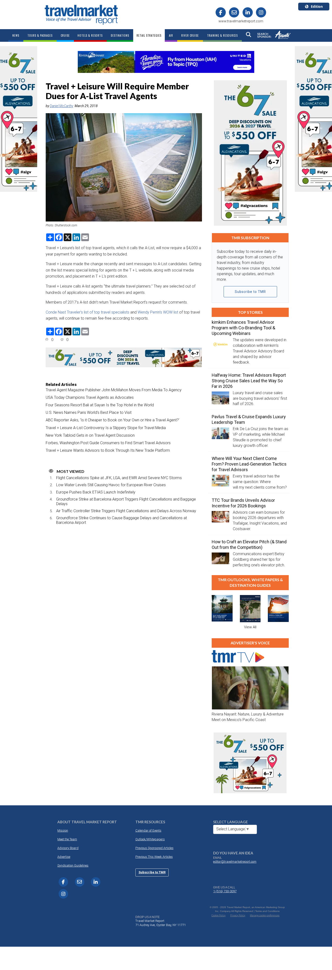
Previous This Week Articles (154, 857)
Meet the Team (67, 839)
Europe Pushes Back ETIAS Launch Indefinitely (95, 492)
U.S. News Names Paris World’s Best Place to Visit (88, 412)
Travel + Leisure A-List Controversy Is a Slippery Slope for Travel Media (106, 427)
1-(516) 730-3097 (224, 891)
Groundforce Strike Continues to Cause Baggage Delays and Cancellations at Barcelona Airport (121, 520)
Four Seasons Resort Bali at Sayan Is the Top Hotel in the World (100, 405)
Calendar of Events (148, 830)
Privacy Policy (237, 915)
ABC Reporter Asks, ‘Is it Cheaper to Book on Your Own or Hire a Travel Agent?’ (112, 420)
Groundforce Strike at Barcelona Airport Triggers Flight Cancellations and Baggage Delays (126, 501)
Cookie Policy (218, 915)
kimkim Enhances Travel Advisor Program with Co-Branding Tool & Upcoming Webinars (243, 328)
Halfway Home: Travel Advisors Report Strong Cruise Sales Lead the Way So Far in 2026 (249, 381)
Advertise (63, 857)
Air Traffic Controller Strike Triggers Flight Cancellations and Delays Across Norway (126, 511)
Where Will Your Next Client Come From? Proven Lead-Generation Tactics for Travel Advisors (249, 464)
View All (250, 627)
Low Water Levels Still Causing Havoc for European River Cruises (111, 485)
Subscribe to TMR (250, 292)
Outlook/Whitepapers (150, 839)
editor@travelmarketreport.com (234, 861)
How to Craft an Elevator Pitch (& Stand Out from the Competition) (249, 544)
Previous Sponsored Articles (154, 848)
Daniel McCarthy (61, 106)
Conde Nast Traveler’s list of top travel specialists (87, 312)
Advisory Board (68, 848)
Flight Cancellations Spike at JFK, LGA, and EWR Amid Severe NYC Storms (119, 478)
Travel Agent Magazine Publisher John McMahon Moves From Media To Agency (114, 390)
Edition (317, 6)
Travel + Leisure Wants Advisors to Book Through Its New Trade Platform (108, 450)
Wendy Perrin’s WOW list (158, 312)
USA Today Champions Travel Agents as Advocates (90, 397)
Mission (62, 830)
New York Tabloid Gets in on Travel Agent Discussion (90, 435)
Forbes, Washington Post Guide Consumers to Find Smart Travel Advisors (108, 443)
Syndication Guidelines (72, 865)
